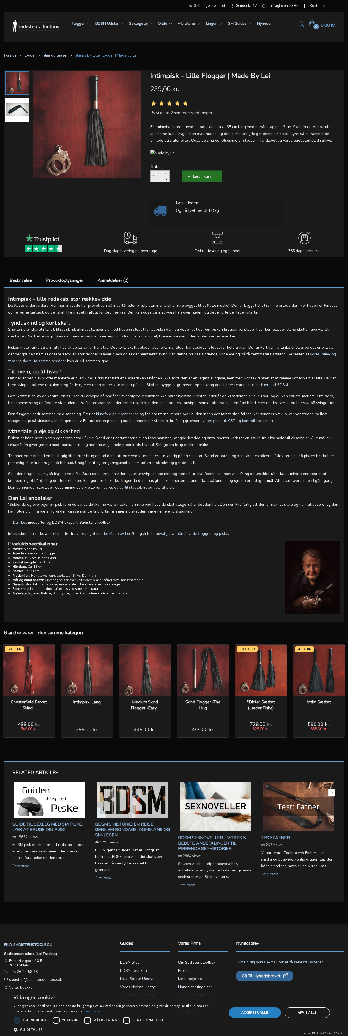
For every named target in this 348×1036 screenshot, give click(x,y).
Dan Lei (19, 522)
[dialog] (174, 1012)
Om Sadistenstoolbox (196, 962)
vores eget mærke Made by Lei (103, 533)
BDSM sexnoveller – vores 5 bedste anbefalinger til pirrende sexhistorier (212, 843)
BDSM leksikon (133, 970)
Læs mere (20, 866)
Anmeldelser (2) (113, 280)
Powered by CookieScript (323, 1033)
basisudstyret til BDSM (268, 384)
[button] (117, 1029)
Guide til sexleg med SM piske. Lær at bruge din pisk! (47, 827)
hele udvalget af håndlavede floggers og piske (187, 533)
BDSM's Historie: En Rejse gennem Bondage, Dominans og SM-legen (132, 829)
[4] (177, 103)
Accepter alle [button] (254, 1012)
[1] (153, 103)
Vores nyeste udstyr (138, 987)
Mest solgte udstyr (137, 978)
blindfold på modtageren (117, 414)
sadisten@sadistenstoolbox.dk (35, 979)
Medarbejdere (190, 978)
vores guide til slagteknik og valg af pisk (138, 487)
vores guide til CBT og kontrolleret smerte (239, 420)
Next (331, 792)
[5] (185, 103)
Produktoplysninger (64, 280)
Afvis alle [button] (307, 1012)
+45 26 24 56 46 (23, 971)
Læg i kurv (202, 176)
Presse (184, 970)
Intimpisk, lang (87, 702)
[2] (161, 103)
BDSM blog (130, 962)
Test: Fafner (275, 838)
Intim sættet (319, 702)
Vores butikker (21, 987)
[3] (169, 103)
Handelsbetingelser (195, 987)
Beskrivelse (21, 280)
